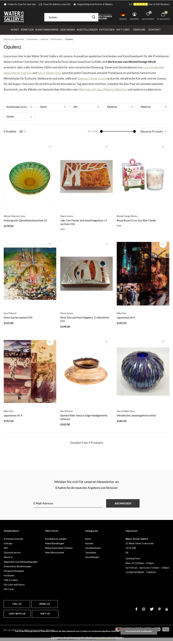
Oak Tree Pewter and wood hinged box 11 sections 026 (83, 222)
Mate (112, 106)
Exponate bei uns (12, 552)
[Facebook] (136, 609)
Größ (10, 116)
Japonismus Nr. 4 (13, 415)
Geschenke (67, 29)
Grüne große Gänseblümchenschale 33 (25, 220)
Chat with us (17, 613)
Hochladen (9, 575)
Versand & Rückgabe (14, 571)
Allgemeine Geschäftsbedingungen (21, 561)
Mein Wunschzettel (54, 552)
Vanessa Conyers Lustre (92, 78)
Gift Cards (9, 589)
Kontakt (155, 29)
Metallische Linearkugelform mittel (136, 415)
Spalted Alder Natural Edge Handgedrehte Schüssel (83, 417)
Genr (43, 106)
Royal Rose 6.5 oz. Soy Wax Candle (136, 220)
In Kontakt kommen (13, 538)
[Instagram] (143, 609)
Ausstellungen (87, 29)
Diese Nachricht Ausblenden (139, 631)
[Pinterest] (159, 609)
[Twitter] (152, 609)
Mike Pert (121, 89)
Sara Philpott (105, 89)
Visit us (45, 613)
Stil (75, 106)
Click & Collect (11, 580)
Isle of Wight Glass (49, 73)
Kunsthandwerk (46, 29)
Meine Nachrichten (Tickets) (58, 548)
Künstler (27, 29)
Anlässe (44, 39)
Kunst (15, 29)
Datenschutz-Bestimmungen (17, 566)
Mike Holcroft (87, 89)
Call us (16, 603)
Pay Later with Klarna (14, 584)
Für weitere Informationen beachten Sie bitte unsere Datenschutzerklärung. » (87, 637)
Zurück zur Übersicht (14, 39)
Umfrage (8, 543)
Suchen (93, 17)
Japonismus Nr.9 (126, 317)
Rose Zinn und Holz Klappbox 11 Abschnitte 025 (84, 319)
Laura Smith (150, 67)
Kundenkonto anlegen (56, 538)
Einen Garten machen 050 (18, 317)
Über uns (139, 29)
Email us (44, 603)
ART (6, 548)
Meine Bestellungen (54, 543)
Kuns (19, 106)
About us (8, 557)
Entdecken (107, 29)
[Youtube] (166, 609)
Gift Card (123, 29)
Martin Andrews (21, 73)
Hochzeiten (56, 39)
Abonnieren (123, 503)
